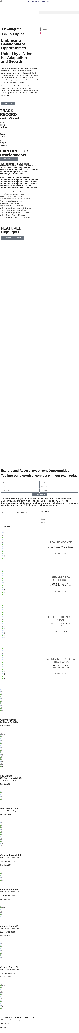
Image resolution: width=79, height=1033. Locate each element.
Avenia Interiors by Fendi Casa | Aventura (19, 170)
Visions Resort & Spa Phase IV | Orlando (18, 183)
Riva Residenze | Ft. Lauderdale (14, 164)
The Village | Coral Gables (12, 173)
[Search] (42, 33)
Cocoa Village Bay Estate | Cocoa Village (18, 187)
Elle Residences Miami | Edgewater (16, 168)
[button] (59, 12)
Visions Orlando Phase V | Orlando (16, 185)
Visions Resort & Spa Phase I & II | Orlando (20, 180)
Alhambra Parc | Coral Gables (13, 172)
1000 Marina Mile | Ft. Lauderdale (15, 178)
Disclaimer (6, 526)
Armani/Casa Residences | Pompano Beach (20, 166)
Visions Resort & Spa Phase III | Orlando (18, 182)
